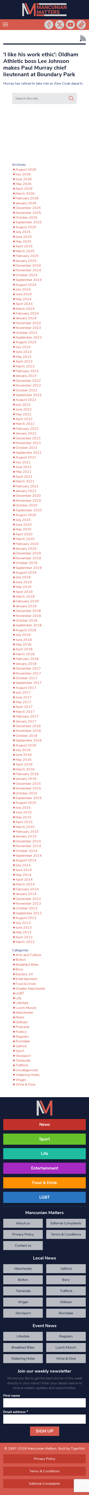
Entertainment (26, 979)
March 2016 (25, 769)
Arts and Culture (28, 955)
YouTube (70, 24)
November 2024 (28, 270)
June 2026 (24, 179)
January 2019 (26, 606)
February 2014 (27, 889)
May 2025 (23, 241)
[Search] (71, 98)
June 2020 (24, 524)
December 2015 (28, 783)
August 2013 (26, 918)
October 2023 (26, 332)
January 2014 (26, 894)
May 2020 (23, 529)
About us (23, 1223)
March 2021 (25, 481)
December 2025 (28, 208)
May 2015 (23, 817)
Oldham (22, 1022)
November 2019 (28, 558)
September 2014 (29, 855)
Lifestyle (22, 1003)
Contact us (23, 1245)
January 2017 (26, 721)
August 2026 (26, 169)
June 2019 (24, 582)
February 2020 (27, 544)
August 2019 (26, 572)
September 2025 (29, 222)
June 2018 (24, 639)
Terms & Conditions (66, 1234)
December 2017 (28, 668)
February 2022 (27, 428)
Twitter (59, 24)
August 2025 (26, 227)
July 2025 (23, 232)
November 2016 (28, 730)
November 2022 (28, 385)
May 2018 (23, 644)
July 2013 (23, 923)
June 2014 (24, 870)
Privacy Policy (23, 1234)
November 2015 (28, 788)
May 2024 (23, 299)
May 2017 (23, 702)
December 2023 (28, 323)
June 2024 (24, 294)
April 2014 (24, 879)
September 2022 (29, 395)
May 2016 (23, 759)
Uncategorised (27, 1070)
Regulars (22, 1036)
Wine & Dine (25, 1084)
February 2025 (27, 256)
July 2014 (23, 865)
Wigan (21, 1079)
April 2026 (24, 188)
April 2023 (24, 361)
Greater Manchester (31, 988)
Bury (19, 969)
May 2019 (23, 587)
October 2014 (26, 851)
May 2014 (23, 875)
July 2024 (23, 289)
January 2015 (26, 836)
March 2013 (25, 942)
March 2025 (25, 251)
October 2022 (26, 390)
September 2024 (29, 280)
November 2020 (28, 500)
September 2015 (29, 798)
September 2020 (29, 510)
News (20, 1017)
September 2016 (29, 740)
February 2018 (27, 658)
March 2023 (25, 366)
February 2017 (27, 716)
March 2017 (25, 711)
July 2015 (23, 807)
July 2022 (23, 404)
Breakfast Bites (27, 964)
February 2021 (27, 486)
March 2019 (25, 596)
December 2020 (28, 495)
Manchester (24, 1012)
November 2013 (28, 903)
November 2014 (28, 846)
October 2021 (26, 447)
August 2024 (26, 284)
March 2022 (25, 423)
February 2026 (27, 198)
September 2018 (29, 625)
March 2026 (25, 193)
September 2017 (29, 682)
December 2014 (28, 841)
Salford (21, 1046)
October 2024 (26, 275)
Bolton (21, 959)
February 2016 (27, 774)
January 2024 (26, 318)
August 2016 (26, 745)
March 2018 (25, 654)
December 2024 (28, 265)
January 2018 (26, 663)
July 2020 (23, 520)
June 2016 (24, 754)
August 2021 (26, 457)
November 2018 (28, 615)
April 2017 (24, 706)
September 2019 (29, 567)
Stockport (23, 1055)
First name (11, 1395)
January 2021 (26, 491)
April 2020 (24, 534)
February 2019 (27, 601)
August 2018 (26, 630)
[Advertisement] (44, 134)
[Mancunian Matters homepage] (44, 9)
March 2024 (25, 308)
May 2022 (23, 414)
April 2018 (24, 649)
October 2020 (26, 505)
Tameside (23, 1060)
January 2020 (26, 548)
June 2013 (24, 927)
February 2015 (27, 831)
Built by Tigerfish (71, 1448)
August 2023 (26, 342)
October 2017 (26, 678)
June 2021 (24, 467)
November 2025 (28, 212)
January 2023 (26, 375)
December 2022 (28, 380)
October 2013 (26, 908)
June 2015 (24, 812)
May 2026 (23, 184)
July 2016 (23, 750)
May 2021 (23, 471)
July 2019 (23, 577)
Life (18, 998)
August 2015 (26, 802)
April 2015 (24, 822)
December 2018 (28, 611)
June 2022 (24, 409)
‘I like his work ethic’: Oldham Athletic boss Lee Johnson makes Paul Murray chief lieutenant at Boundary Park (40, 64)
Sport (20, 1051)
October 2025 (26, 217)
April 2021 (24, 476)
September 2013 (29, 913)
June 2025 (24, 236)
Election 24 (24, 974)
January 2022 (26, 433)
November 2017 (28, 673)
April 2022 (24, 419)
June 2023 (24, 351)
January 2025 (26, 260)
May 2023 (23, 356)
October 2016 (26, 735)
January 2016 (26, 778)
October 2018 (26, 620)
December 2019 (28, 553)
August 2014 (26, 860)
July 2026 (23, 174)
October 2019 (26, 563)
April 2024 (24, 303)
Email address (15, 1412)
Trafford (22, 1065)
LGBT (20, 993)
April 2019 (24, 591)
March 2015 (25, 827)
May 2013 (23, 932)
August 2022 (26, 399)
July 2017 (23, 692)
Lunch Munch (26, 1008)
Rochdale (23, 1041)
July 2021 (23, 462)
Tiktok (81, 24)
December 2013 (28, 899)
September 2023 (29, 337)
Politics (21, 1031)
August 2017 (26, 687)
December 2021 (28, 438)
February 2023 (27, 371)
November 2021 (28, 443)
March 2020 (25, 539)
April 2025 (24, 246)
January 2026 (26, 203)
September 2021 (29, 452)
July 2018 (23, 635)
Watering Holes (28, 1075)
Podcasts (23, 1027)
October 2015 (26, 793)
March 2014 (25, 884)
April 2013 (24, 937)
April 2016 (24, 764)
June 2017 (24, 697)
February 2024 (27, 313)
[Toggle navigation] (5, 24)
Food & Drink (26, 984)
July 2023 (23, 347)
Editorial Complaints (66, 1223)
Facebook (48, 24)
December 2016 (28, 726)
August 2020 (26, 515)
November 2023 (28, 327)
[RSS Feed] (82, 38)
